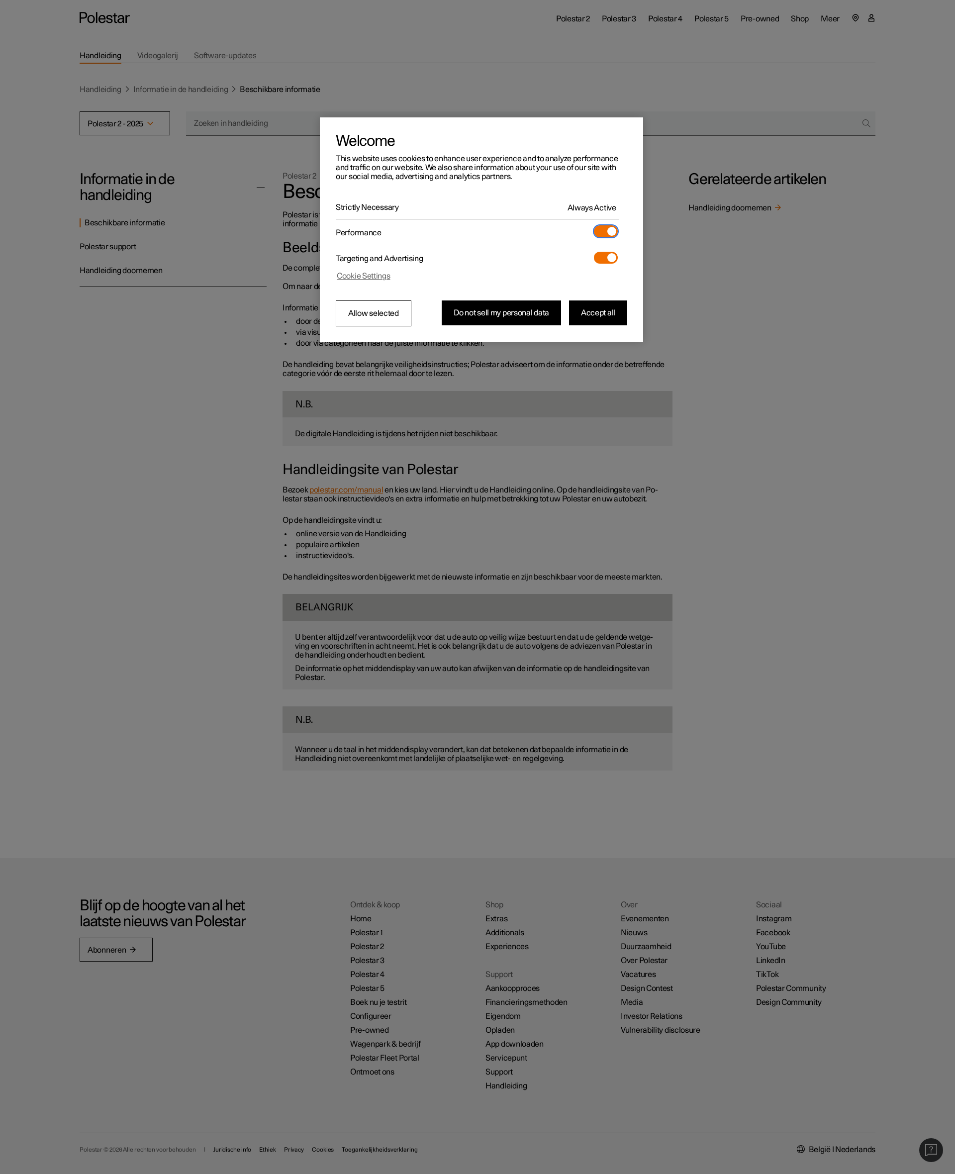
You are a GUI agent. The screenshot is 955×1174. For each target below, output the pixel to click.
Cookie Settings (363, 276)
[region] (481, 229)
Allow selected (373, 313)
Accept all (598, 313)
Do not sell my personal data (501, 313)
